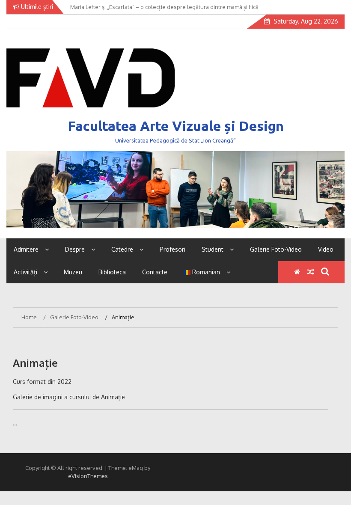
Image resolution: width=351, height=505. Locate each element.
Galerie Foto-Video (276, 249)
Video (325, 249)
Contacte (154, 272)
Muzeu (73, 272)
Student (212, 249)
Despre (75, 249)
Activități (25, 272)
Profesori (172, 249)
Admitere (26, 249)
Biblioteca (112, 272)
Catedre (122, 249)
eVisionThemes (88, 475)
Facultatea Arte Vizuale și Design (176, 126)
